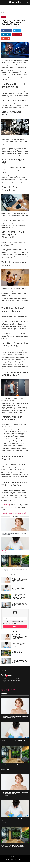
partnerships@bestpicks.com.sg (8, 689)
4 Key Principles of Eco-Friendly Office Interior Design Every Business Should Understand (18, 596)
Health (6, 8)
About (14, 856)
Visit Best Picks (5, 504)
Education (3, 550)
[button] (28, 2)
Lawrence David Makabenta (7, 27)
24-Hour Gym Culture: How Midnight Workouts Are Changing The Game (13, 22)
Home (2, 8)
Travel (10, 856)
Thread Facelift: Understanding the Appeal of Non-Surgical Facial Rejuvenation (19, 580)
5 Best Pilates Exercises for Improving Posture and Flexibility (19, 605)
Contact (18, 856)
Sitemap (23, 856)
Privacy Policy (8, 623)
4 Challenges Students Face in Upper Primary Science (12, 552)
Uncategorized (4, 568)
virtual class (17, 291)
